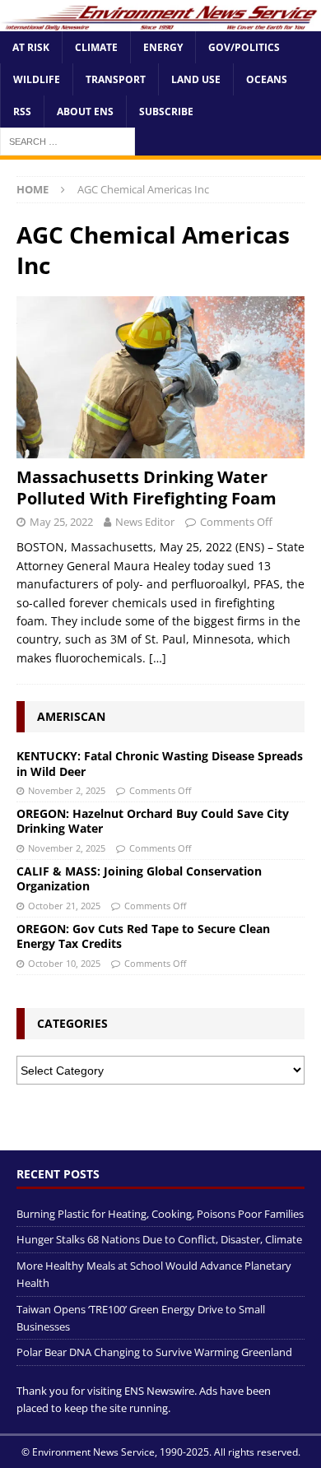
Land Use (196, 79)
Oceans (266, 79)
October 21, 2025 (64, 905)
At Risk (30, 47)
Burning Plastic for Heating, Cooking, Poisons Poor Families (160, 1213)
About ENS (85, 111)
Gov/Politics (244, 47)
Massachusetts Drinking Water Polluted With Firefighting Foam (146, 487)
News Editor (144, 521)
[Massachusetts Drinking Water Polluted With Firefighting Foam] (160, 377)
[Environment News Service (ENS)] (160, 21)
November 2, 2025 (66, 790)
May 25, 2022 (61, 521)
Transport (116, 79)
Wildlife (36, 79)
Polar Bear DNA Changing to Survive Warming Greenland (154, 1352)
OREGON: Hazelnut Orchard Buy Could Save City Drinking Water (152, 821)
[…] (157, 658)
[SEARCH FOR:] (67, 141)
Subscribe (166, 111)
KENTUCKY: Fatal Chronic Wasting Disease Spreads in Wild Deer (159, 763)
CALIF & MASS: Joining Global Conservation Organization (139, 878)
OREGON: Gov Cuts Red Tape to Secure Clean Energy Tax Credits (143, 936)
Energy (163, 47)
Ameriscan (71, 716)
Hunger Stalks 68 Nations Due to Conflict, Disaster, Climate (159, 1239)
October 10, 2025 (64, 963)
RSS (22, 111)
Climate (96, 47)
